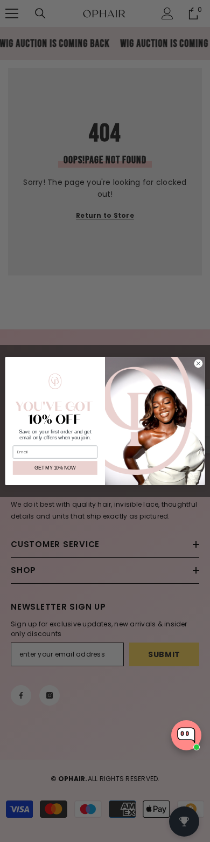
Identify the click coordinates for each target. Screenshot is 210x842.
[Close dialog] (198, 363)
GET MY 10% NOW (54, 468)
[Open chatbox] (186, 735)
